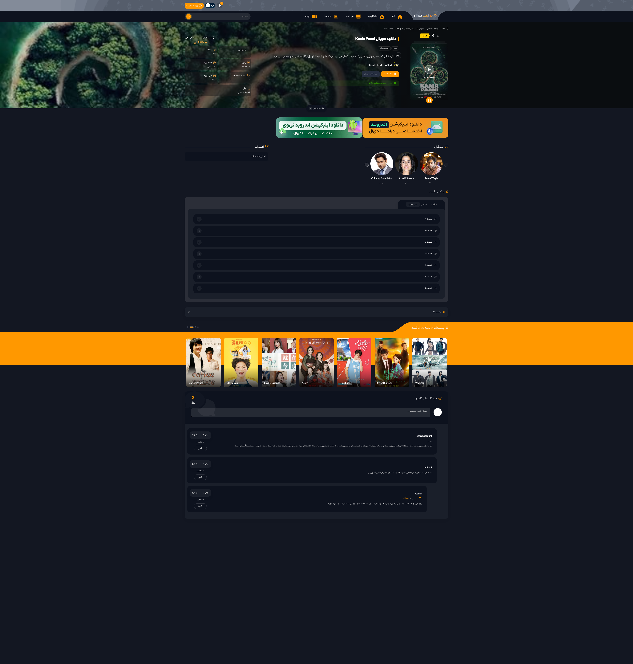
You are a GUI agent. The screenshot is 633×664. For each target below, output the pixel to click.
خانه (443, 28)
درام (395, 48)
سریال (421, 28)
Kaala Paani (388, 28)
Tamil (247, 92)
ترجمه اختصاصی (432, 28)
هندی (240, 92)
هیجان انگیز (384, 48)
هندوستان (211, 67)
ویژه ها (398, 28)
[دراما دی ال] (425, 15)
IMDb (425, 35)
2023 (213, 79)
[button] (367, 165)
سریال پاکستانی (410, 28)
